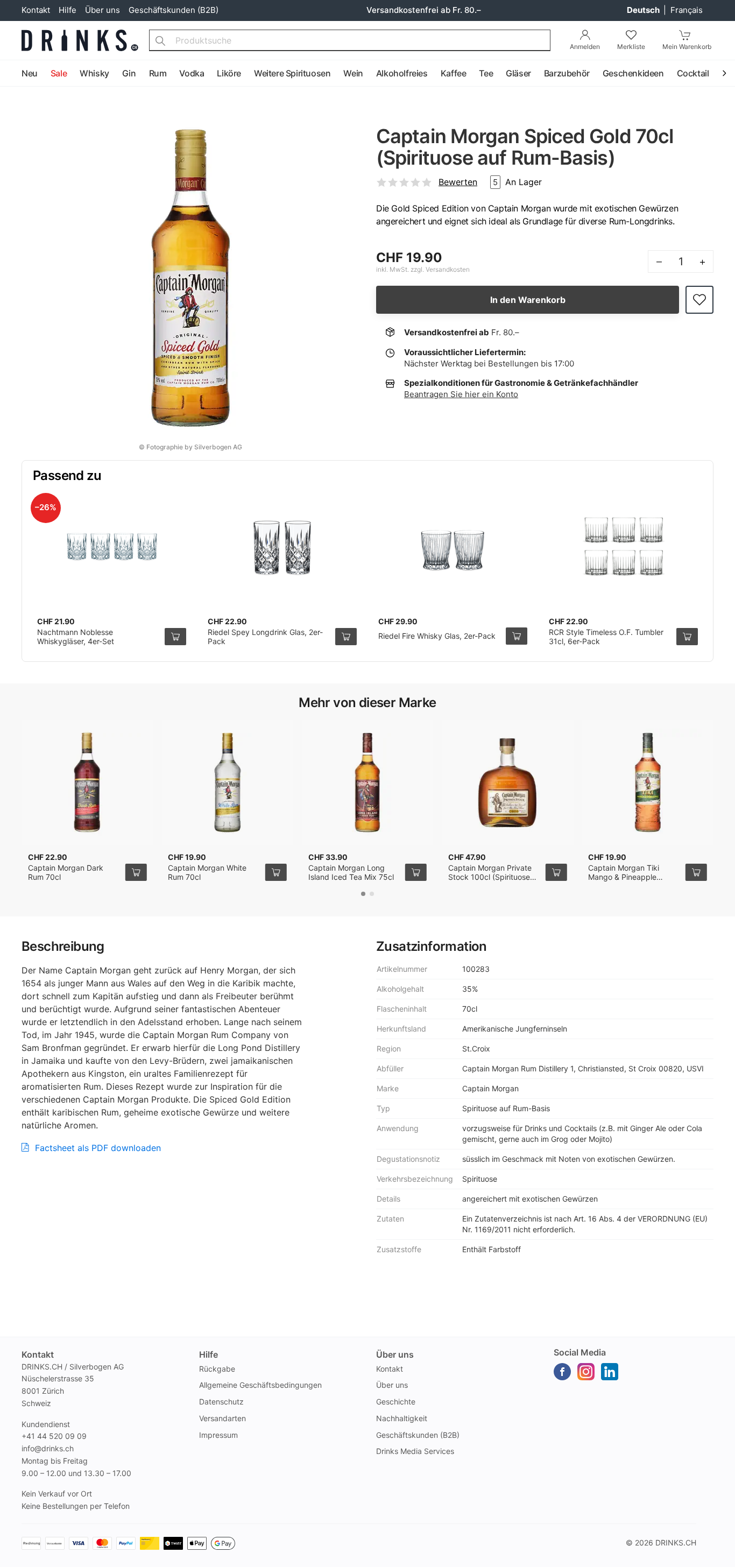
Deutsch (644, 10)
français (686, 10)
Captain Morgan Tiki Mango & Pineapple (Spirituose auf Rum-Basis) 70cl (624, 882)
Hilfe (67, 10)
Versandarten (222, 1418)
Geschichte (395, 1401)
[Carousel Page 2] (372, 894)
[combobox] (349, 40)
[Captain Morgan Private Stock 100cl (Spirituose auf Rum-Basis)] (507, 782)
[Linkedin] (609, 1371)
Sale (59, 73)
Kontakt (36, 10)
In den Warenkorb (528, 299)
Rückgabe (217, 1368)
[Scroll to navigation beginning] (11, 73)
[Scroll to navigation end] (724, 73)
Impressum (218, 1434)
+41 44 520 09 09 (54, 1436)
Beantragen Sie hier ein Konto (461, 394)
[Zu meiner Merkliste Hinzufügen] (699, 300)
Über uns (102, 10)
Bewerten (458, 182)
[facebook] (562, 1371)
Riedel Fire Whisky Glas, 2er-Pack (437, 635)
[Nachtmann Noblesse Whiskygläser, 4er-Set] (112, 547)
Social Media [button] (580, 1352)
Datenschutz (221, 1401)
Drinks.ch (675, 1542)
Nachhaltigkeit (401, 1418)
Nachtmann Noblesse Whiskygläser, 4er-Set (75, 636)
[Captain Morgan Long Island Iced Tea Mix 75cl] (367, 782)
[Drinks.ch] (80, 40)
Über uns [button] (395, 1354)
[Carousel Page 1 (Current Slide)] (363, 894)
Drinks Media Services (415, 1451)
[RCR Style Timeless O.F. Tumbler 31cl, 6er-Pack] (623, 547)
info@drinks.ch (48, 1448)
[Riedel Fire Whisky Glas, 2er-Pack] (453, 547)
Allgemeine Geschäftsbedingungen (260, 1384)
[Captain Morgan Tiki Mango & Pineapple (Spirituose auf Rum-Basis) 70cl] (647, 782)
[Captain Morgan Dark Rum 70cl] (87, 782)
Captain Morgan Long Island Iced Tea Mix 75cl (351, 872)
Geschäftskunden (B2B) (173, 10)
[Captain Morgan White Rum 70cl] (227, 782)
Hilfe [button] (208, 1354)
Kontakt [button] (38, 1354)
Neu (30, 73)
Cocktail (693, 73)
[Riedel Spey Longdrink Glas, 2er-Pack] (282, 547)
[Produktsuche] (160, 40)
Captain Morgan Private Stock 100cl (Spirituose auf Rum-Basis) (490, 877)
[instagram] (586, 1371)
